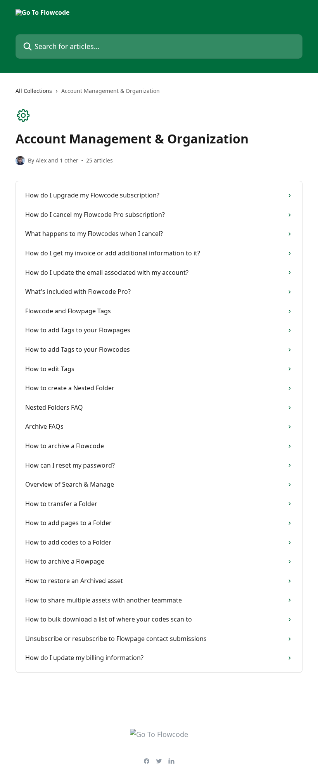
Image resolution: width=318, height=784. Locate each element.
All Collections (34, 90)
